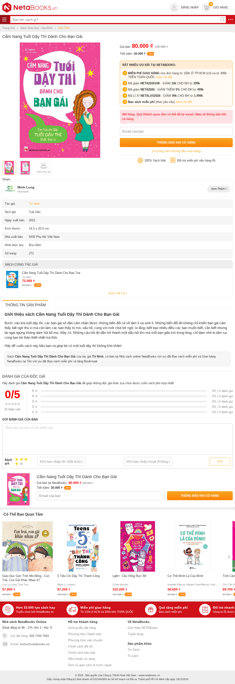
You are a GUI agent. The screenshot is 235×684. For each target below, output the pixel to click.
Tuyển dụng (135, 634)
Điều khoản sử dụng (81, 659)
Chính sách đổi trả (80, 646)
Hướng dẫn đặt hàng (82, 628)
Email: (30, 644)
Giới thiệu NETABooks (143, 628)
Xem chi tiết (164, 77)
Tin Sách (134, 649)
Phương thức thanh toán (84, 634)
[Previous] (6, 557)
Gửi (220, 461)
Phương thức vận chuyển (85, 640)
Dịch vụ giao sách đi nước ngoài (90, 665)
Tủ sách (133, 656)
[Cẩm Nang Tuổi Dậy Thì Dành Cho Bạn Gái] (60, 157)
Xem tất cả (117, 293)
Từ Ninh (34, 203)
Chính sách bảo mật (81, 652)
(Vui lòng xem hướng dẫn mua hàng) (176, 151)
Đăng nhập (190, 7)
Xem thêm (218, 188)
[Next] (229, 557)
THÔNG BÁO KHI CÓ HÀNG (176, 142)
